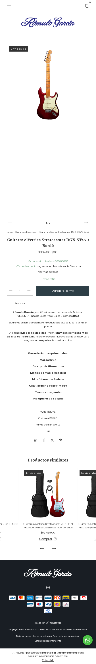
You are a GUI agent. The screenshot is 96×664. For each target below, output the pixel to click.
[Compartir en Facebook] (44, 440)
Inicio (10, 232)
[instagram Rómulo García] (48, 587)
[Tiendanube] (48, 623)
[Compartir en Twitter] (52, 440)
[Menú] (10, 6)
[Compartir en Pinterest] (60, 440)
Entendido (48, 660)
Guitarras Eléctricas (26, 232)
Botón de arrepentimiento (48, 640)
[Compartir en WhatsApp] (35, 440)
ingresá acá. (74, 636)
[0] (86, 6)
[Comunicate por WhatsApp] (88, 640)
